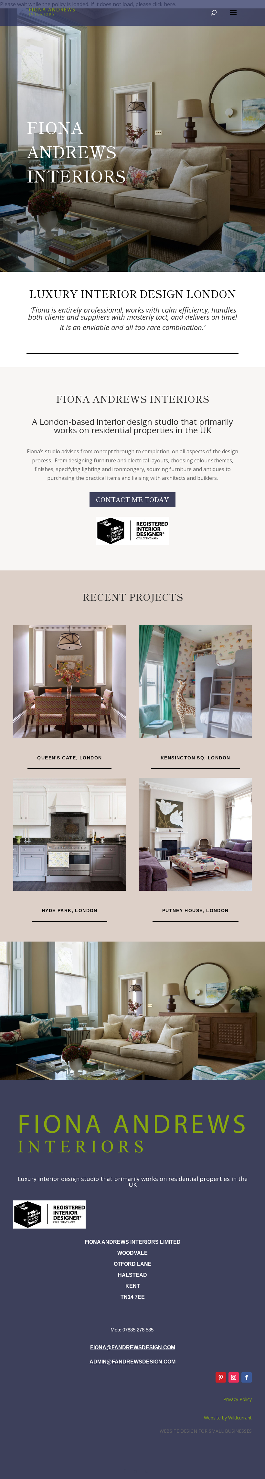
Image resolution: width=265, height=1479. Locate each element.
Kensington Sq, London (195, 757)
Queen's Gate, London (69, 757)
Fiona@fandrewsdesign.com (132, 1347)
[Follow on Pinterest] (221, 1377)
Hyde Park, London (70, 910)
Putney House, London (195, 910)
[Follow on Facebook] (246, 1377)
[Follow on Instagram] (233, 1377)
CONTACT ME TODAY (132, 499)
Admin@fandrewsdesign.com (132, 1361)
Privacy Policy (237, 1399)
